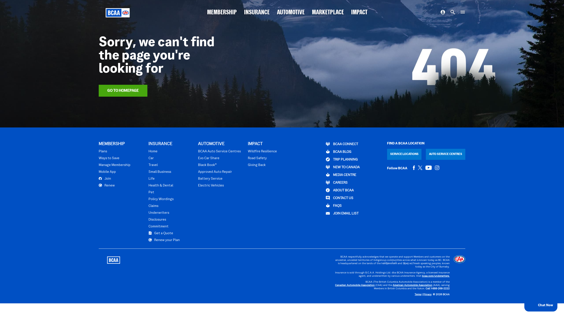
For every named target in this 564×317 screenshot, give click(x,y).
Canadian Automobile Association (355, 285)
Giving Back (257, 165)
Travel (153, 165)
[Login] (443, 12)
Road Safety (257, 158)
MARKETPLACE (328, 13)
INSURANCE (257, 13)
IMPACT (359, 13)
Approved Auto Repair (215, 171)
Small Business (159, 171)
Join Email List (345, 213)
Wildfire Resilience (262, 151)
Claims (153, 206)
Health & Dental (160, 185)
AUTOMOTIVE (291, 13)
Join (107, 178)
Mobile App (107, 171)
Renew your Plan (167, 240)
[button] (540, 305)
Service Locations (404, 154)
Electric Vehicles (211, 185)
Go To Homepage (123, 91)
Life (151, 178)
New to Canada (346, 167)
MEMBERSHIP (222, 13)
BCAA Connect (345, 144)
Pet (151, 192)
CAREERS (340, 182)
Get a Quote (163, 233)
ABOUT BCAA (343, 190)
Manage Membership (114, 165)
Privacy (427, 294)
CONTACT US (342, 198)
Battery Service (210, 178)
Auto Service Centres (445, 154)
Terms (418, 294)
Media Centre (344, 175)
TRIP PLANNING (345, 159)
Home (153, 151)
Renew (109, 185)
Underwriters (158, 212)
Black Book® (207, 165)
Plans (103, 151)
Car (151, 158)
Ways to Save (109, 158)
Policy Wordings (161, 199)
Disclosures (157, 219)
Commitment (158, 226)
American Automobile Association (412, 285)
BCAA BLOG (341, 151)
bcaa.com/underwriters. (436, 276)
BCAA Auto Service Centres (219, 151)
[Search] (453, 12)
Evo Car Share (208, 158)
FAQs (337, 205)
